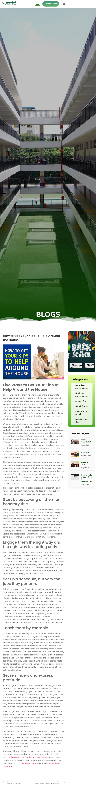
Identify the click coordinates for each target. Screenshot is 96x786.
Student (77, 365)
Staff (90, 365)
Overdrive (85, 452)
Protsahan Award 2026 (86, 441)
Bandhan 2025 (84, 463)
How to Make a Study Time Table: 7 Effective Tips (86, 478)
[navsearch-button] (63, 4)
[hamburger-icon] (37, 4)
